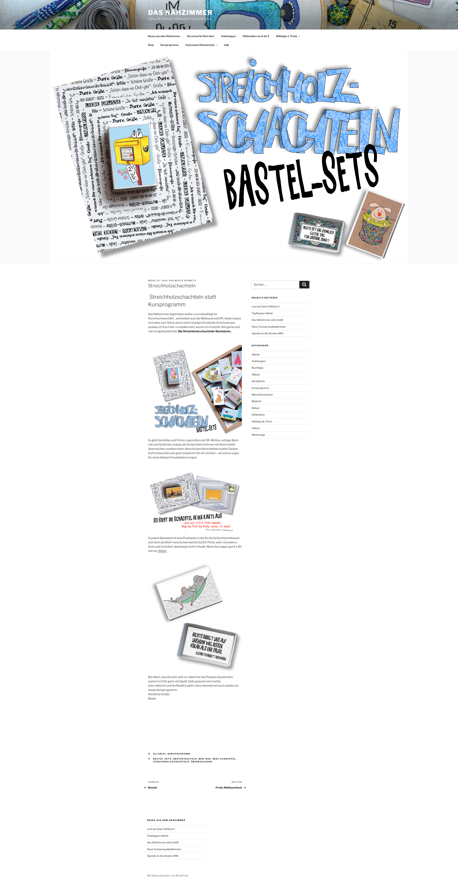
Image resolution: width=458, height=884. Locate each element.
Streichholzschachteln (171, 761)
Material (256, 401)
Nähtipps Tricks (286, 36)
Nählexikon (258, 414)
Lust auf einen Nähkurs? (265, 306)
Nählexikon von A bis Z (256, 36)
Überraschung (202, 761)
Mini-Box (205, 759)
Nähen (255, 407)
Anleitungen (228, 36)
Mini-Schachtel (224, 759)
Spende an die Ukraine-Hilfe (267, 333)
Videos (256, 428)
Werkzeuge (258, 434)
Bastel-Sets (162, 759)
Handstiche (258, 381)
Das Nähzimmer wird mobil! (267, 319)
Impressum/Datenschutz (200, 44)
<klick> (162, 551)
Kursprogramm (169, 44)
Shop (151, 44)
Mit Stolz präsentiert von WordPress (167, 875)
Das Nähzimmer (180, 12)
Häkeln (256, 374)
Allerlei (159, 754)
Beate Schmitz (185, 280)
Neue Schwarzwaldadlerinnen (269, 326)
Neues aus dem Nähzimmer (164, 36)
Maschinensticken (262, 394)
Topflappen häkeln (262, 313)
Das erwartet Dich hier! (200, 36)
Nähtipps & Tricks (262, 421)
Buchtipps (257, 367)
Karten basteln (185, 759)
